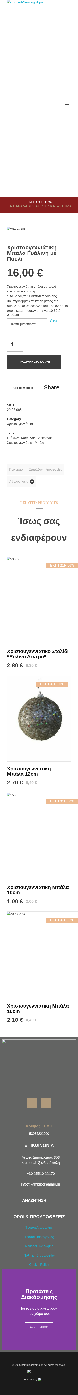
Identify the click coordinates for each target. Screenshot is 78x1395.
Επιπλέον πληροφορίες (45, 469)
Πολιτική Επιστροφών (39, 1255)
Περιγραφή (17, 469)
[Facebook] (32, 1103)
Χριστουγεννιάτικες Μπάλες (26, 442)
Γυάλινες (13, 438)
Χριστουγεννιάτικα (20, 424)
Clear (54, 321)
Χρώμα (13, 315)
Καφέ (24, 438)
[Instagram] (46, 1103)
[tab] (17, 469)
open (64, 234)
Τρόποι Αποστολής (39, 1227)
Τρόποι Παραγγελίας (39, 1237)
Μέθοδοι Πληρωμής (39, 1246)
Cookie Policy (39, 1264)
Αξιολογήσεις (21, 481)
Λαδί (33, 438)
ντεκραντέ (45, 438)
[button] (6, 1309)
